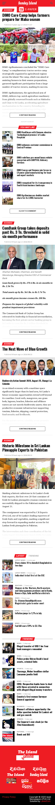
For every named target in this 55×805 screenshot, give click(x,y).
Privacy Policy (9, 797)
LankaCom (45, 801)
